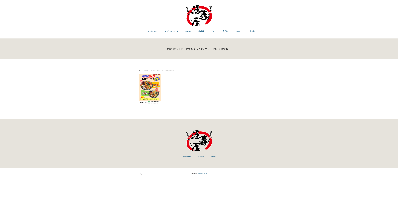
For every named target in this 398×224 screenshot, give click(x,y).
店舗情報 (201, 31)
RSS (140, 173)
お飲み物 (252, 31)
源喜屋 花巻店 (203, 173)
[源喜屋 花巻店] (199, 15)
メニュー (239, 31)
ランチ (213, 31)
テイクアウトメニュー (151, 31)
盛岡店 (213, 156)
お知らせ (188, 31)
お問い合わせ (186, 156)
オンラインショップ (171, 31)
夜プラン (226, 31)
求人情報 (201, 156)
